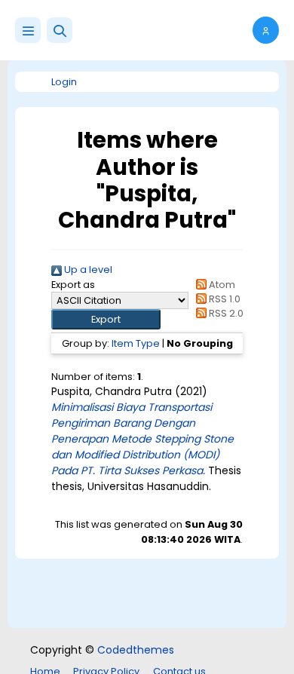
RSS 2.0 (225, 313)
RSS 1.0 (223, 299)
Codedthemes (135, 649)
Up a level (87, 269)
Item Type (136, 343)
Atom (221, 284)
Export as (73, 284)
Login (64, 81)
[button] (59, 30)
